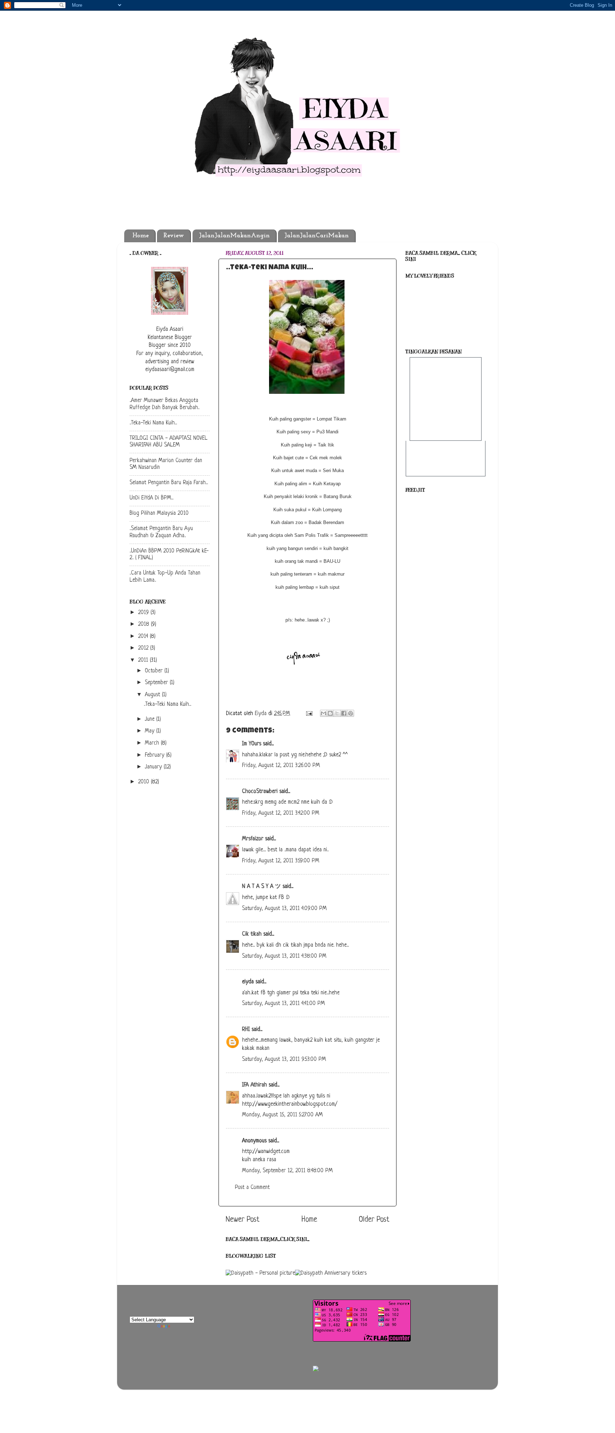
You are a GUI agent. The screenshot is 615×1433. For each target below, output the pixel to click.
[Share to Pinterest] (350, 713)
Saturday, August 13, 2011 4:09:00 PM (284, 909)
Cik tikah (252, 934)
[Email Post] (308, 714)
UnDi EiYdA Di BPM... (151, 498)
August (153, 695)
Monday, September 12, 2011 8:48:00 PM (287, 1171)
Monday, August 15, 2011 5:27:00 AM (282, 1115)
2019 (144, 613)
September (157, 683)
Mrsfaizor (252, 839)
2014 (144, 637)
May (150, 731)
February (155, 755)
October (154, 671)
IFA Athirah (254, 1085)
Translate (181, 1328)
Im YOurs (251, 744)
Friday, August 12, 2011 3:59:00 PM (280, 861)
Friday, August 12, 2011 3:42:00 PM (280, 813)
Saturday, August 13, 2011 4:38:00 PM (284, 956)
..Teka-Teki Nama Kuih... (153, 423)
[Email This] (323, 713)
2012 (144, 648)
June (150, 719)
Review (173, 236)
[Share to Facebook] (343, 713)
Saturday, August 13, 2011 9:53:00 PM (284, 1060)
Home (140, 236)
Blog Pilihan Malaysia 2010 (159, 514)
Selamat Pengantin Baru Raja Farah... (169, 483)
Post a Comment (252, 1188)
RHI (246, 1030)
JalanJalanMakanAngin (234, 236)
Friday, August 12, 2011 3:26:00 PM (281, 766)
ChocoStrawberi (260, 792)
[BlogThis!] (330, 713)
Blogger (346, 1378)
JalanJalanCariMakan (316, 236)
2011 (144, 660)
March (153, 743)
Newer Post (242, 1220)
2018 (144, 625)
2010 (144, 782)
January (154, 767)
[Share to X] (337, 713)
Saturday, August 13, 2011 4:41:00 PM (283, 1004)
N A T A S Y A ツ (261, 887)
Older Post (374, 1220)
